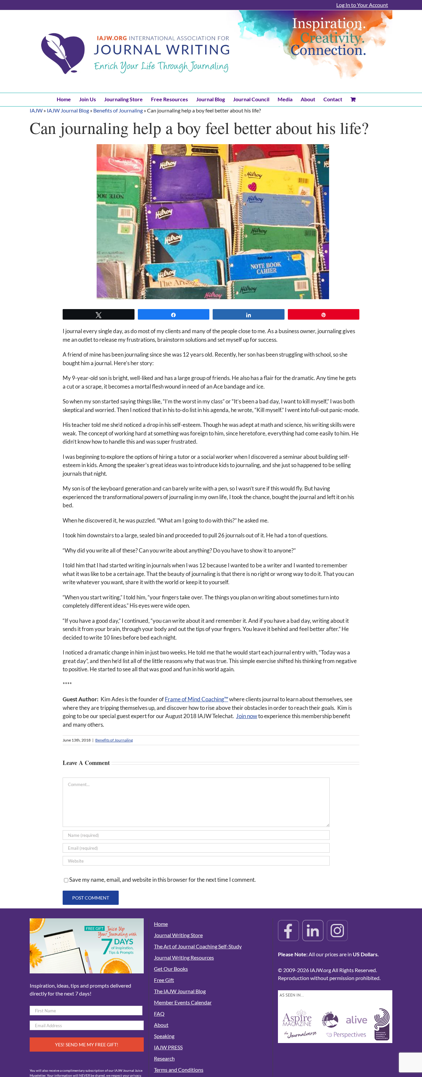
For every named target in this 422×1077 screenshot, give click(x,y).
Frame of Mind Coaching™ (196, 699)
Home (161, 924)
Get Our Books (171, 969)
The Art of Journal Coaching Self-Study (198, 946)
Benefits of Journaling (118, 110)
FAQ (159, 1013)
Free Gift (164, 980)
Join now (246, 716)
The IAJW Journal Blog (180, 991)
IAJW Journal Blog (68, 110)
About (161, 1025)
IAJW (36, 110)
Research (164, 1058)
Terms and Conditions (178, 1069)
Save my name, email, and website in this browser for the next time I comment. (162, 879)
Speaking (164, 1036)
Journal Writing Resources (184, 957)
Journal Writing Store (178, 935)
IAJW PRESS (168, 1047)
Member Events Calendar (183, 1002)
